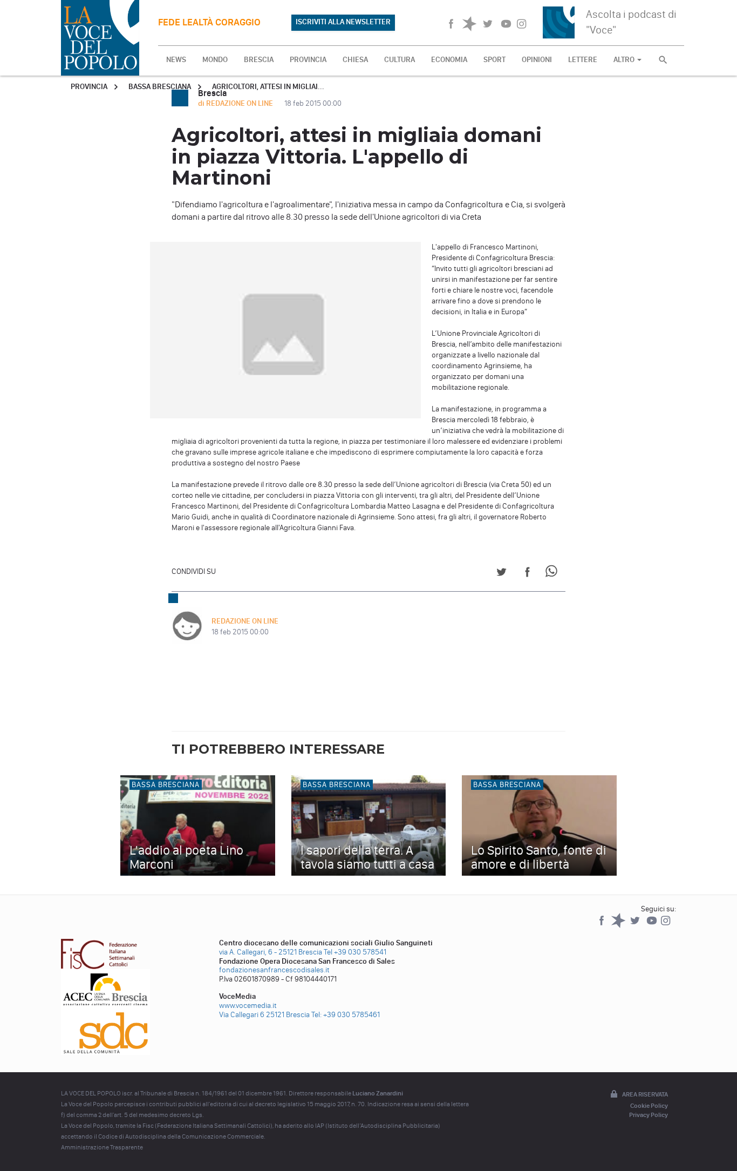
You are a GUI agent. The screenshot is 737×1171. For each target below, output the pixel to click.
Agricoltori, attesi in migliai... (268, 86)
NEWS (176, 59)
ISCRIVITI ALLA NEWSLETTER (343, 21)
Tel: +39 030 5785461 (345, 1014)
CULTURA (399, 59)
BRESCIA (259, 59)
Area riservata (645, 1094)
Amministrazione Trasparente (102, 1147)
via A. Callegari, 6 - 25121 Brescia (270, 952)
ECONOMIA (449, 59)
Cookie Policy (649, 1105)
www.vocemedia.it (248, 1005)
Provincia (89, 86)
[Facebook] (602, 925)
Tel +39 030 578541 (355, 952)
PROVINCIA (308, 59)
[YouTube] (652, 925)
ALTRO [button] (624, 59)
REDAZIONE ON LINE (244, 621)
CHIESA (355, 59)
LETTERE (582, 59)
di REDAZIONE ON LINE (236, 103)
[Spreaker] (619, 925)
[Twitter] (635, 925)
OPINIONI (537, 59)
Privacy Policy (648, 1115)
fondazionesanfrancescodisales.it (274, 969)
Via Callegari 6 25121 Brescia (264, 1014)
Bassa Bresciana (159, 86)
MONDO (215, 59)
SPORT (494, 59)
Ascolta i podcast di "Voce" (631, 22)
